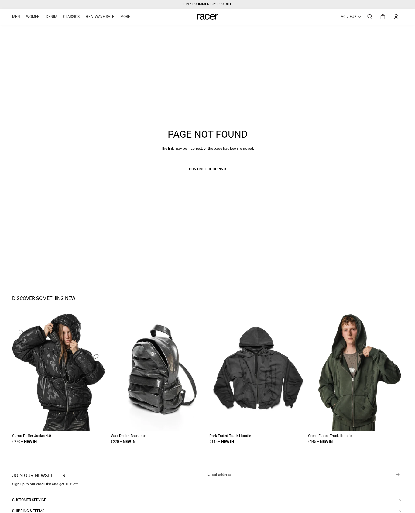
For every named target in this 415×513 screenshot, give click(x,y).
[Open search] (370, 16)
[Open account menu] (396, 16)
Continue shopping (207, 169)
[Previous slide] (17, 371)
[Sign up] (398, 475)
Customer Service (29, 500)
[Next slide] (101, 371)
